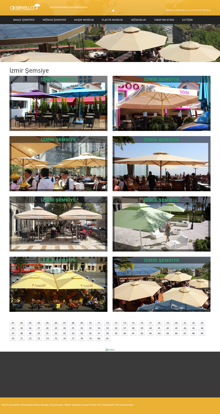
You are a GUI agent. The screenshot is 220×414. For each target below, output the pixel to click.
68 (193, 333)
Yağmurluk (138, 19)
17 (150, 323)
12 (107, 323)
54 (73, 333)
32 (81, 328)
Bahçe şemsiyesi (23, 19)
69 (202, 333)
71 (21, 338)
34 (99, 328)
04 (38, 323)
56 (90, 333)
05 (47, 323)
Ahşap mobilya (84, 19)
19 (167, 323)
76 (64, 338)
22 (193, 323)
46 (202, 328)
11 (99, 323)
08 (73, 323)
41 (159, 328)
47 (13, 333)
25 (21, 328)
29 (56, 328)
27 (38, 328)
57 (99, 333)
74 (47, 338)
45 (193, 328)
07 (64, 323)
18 (159, 323)
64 (159, 333)
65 (167, 333)
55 (81, 333)
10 (90, 323)
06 (56, 323)
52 (56, 333)
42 (167, 328)
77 (73, 338)
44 (185, 328)
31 (73, 328)
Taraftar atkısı (164, 19)
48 (21, 333)
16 (142, 323)
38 (133, 328)
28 (47, 328)
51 (47, 333)
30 (64, 328)
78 (81, 338)
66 (176, 333)
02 (21, 323)
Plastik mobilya (112, 19)
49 (30, 333)
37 (124, 328)
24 (13, 328)
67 (185, 333)
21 (185, 323)
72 (30, 338)
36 (116, 328)
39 (142, 328)
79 (90, 338)
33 (90, 328)
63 (150, 333)
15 (133, 323)
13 (116, 323)
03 (30, 323)
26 (30, 328)
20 (176, 323)
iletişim (187, 19)
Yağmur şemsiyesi (54, 19)
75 (56, 338)
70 (13, 338)
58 (107, 333)
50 (38, 333)
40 (150, 328)
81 (107, 338)
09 (81, 323)
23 (202, 323)
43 (176, 328)
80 (99, 338)
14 (124, 323)
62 (142, 333)
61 (133, 333)
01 (13, 323)
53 (64, 333)
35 (107, 328)
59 (116, 333)
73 (38, 338)
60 (124, 333)
